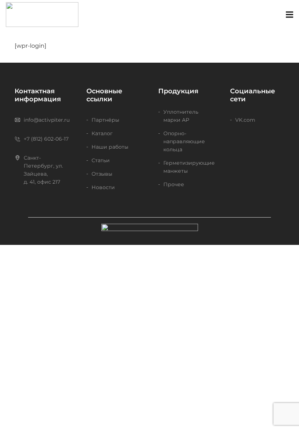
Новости (103, 187)
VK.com (245, 120)
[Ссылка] (42, 14)
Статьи (101, 160)
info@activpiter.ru (47, 120)
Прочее (173, 184)
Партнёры (105, 120)
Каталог (102, 133)
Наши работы (110, 147)
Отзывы (102, 174)
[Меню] (289, 14)
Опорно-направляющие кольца (184, 141)
